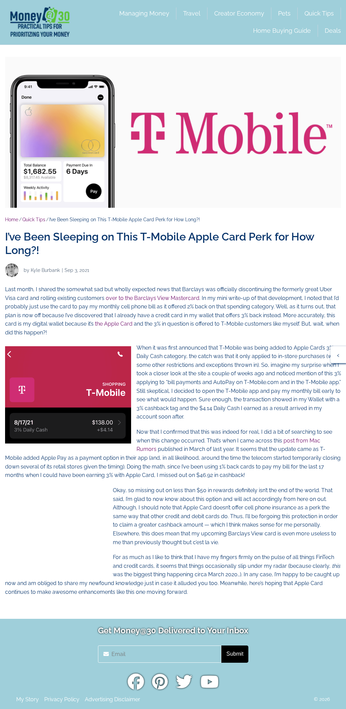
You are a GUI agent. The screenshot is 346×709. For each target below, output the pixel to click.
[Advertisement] (55, 528)
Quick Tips (33, 219)
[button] (338, 354)
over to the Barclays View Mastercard (152, 298)
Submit (234, 654)
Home (11, 219)
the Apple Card (113, 324)
